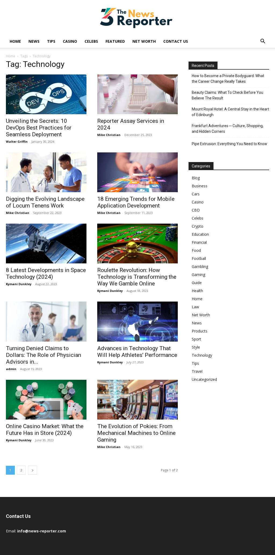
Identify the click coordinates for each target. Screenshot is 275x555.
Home (15, 41)
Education (200, 234)
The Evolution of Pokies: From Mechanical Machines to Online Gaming (136, 433)
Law (195, 306)
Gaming (198, 274)
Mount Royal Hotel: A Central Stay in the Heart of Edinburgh (230, 112)
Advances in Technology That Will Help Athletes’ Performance (137, 351)
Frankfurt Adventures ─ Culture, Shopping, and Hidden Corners (227, 129)
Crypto (197, 226)
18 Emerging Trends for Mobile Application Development (136, 202)
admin (11, 369)
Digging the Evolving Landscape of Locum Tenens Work (45, 202)
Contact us (175, 41)
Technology (202, 355)
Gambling (200, 266)
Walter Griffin (17, 141)
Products (199, 331)
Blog (196, 177)
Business (199, 185)
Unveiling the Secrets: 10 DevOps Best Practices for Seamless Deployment (38, 128)
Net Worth (144, 41)
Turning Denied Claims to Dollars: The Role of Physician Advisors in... (43, 355)
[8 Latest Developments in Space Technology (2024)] (46, 243)
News (33, 41)
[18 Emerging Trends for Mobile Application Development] (137, 172)
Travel (197, 371)
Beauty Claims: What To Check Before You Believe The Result (227, 95)
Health (197, 290)
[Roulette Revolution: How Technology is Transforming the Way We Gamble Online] (137, 243)
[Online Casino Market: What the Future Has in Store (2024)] (46, 400)
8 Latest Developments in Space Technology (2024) (46, 273)
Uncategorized (204, 379)
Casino (70, 41)
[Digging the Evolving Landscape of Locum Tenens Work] (46, 172)
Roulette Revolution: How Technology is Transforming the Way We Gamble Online (136, 277)
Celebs (91, 41)
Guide (197, 282)
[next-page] (32, 470)
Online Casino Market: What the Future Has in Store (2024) (45, 429)
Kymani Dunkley (18, 284)
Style (196, 347)
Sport (196, 339)
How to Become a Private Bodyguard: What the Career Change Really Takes (228, 79)
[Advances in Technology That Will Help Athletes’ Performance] (137, 321)
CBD (196, 210)
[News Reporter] (137, 17)
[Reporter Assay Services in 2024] (137, 94)
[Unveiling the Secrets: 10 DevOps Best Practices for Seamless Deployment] (46, 94)
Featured (115, 41)
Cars (196, 193)
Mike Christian (109, 135)
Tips (51, 41)
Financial (199, 242)
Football (199, 258)
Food (196, 250)
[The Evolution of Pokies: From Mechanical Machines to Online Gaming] (137, 400)
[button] (262, 41)
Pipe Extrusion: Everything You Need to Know (229, 144)
